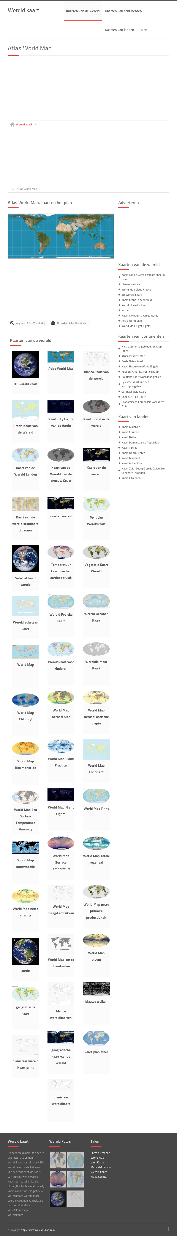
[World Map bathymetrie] (25, 853)
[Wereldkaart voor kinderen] (60, 655)
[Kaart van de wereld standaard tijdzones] (25, 510)
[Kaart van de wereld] (96, 461)
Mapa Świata (99, 1177)
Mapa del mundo (101, 1167)
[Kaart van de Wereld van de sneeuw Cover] (60, 461)
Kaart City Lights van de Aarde (140, 315)
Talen (143, 29)
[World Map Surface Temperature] (60, 849)
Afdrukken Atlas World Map (72, 323)
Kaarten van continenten (123, 10)
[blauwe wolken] (96, 994)
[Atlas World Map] (61, 258)
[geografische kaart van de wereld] (60, 1043)
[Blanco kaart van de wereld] (96, 365)
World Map (25, 664)
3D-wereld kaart (25, 383)
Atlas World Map (61, 368)
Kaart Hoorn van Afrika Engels (140, 366)
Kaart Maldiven (131, 427)
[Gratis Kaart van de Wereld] (25, 419)
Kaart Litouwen (131, 478)
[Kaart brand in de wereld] (96, 412)
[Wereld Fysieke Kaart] (60, 607)
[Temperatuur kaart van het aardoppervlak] (60, 558)
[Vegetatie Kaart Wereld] (96, 558)
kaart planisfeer (96, 1051)
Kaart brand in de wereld (137, 300)
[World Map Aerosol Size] (60, 703)
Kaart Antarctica (132, 463)
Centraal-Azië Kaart (134, 391)
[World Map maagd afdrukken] (60, 899)
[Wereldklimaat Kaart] (96, 655)
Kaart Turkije (129, 448)
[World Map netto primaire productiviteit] (96, 897)
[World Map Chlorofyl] (25, 706)
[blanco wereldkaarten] (60, 1004)
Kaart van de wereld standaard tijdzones (25, 524)
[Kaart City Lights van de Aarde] (60, 412)
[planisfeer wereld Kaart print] (25, 1054)
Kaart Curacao (130, 432)
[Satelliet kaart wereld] (25, 571)
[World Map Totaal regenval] (96, 849)
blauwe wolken (96, 1001)
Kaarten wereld (60, 515)
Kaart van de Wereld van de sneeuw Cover (61, 474)
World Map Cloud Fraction (137, 289)
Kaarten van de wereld (83, 10)
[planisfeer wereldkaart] (60, 1090)
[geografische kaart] (25, 1000)
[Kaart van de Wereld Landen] (25, 461)
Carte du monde (100, 1153)
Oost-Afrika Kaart (132, 361)
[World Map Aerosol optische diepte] (96, 703)
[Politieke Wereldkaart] (96, 510)
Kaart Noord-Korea (133, 453)
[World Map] (25, 657)
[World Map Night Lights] (60, 800)
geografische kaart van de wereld (61, 1056)
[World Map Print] (96, 802)
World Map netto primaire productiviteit (96, 911)
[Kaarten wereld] (60, 509)
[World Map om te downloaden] (60, 953)
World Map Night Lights (136, 326)
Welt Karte (97, 1162)
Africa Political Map (133, 356)
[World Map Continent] (96, 758)
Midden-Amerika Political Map (140, 372)
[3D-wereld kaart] (25, 377)
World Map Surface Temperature (61, 862)
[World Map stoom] (96, 946)
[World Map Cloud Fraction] (60, 752)
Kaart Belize (129, 437)
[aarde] (25, 964)
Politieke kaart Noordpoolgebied (141, 377)
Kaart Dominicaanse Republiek (140, 442)
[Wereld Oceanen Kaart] (96, 607)
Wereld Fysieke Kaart (135, 305)
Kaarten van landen (119, 29)
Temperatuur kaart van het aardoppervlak (61, 571)
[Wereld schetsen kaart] (25, 615)
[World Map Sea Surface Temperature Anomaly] (25, 803)
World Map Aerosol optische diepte (96, 717)
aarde (25, 970)
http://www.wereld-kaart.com (38, 1230)
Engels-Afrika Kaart (134, 397)
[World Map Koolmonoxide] (25, 754)
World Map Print (96, 808)
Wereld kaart (23, 10)
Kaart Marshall (131, 458)
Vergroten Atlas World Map (31, 323)
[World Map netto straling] (25, 902)
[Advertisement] (88, 90)
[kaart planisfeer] (96, 1045)
